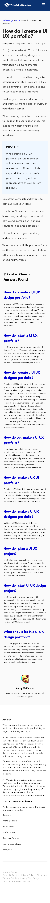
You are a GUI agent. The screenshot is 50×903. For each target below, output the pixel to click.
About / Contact (10, 872)
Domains (26, 882)
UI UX (17, 21)
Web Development (12, 882)
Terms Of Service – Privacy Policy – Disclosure (25, 875)
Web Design (7, 21)
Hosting (23, 878)
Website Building (11, 878)
